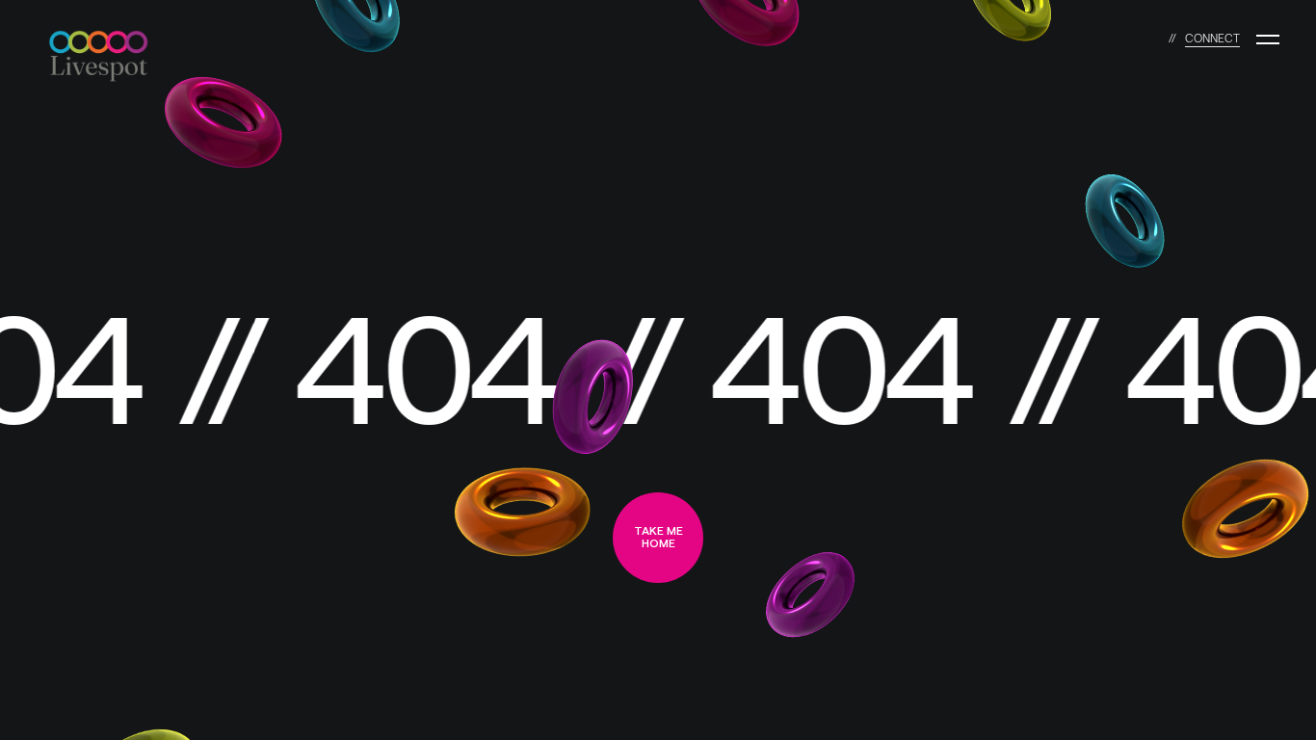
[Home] (108, 40)
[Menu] (1267, 39)
